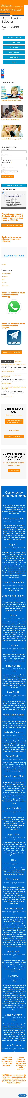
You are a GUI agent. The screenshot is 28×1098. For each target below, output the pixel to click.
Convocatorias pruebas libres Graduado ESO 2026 (13, 364)
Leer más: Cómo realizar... (7, 396)
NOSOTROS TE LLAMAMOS (11, 352)
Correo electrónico (6, 156)
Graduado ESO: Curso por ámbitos (11, 139)
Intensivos (4, 282)
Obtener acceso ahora (7, 176)
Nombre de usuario (6, 162)
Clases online (5, 285)
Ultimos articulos (7, 361)
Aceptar (12, 15)
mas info (3, 264)
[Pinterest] (14, 75)
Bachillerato (5, 276)
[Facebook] (14, 70)
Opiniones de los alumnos (14, 185)
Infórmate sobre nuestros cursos (12, 225)
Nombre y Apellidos (6, 149)
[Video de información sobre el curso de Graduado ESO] (14, 200)
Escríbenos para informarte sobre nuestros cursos (14, 421)
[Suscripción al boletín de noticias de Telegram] (14, 337)
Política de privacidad (5, 13)
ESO (3, 279)
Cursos (3, 169)
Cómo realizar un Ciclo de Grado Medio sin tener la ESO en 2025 (13, 387)
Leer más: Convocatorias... (7, 371)
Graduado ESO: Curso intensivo (11, 100)
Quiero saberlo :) (14, 471)
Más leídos (18, 361)
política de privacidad (10, 11)
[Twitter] (14, 72)
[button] (4, 500)
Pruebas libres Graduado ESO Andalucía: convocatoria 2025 (11, 375)
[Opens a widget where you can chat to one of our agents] (22, 1095)
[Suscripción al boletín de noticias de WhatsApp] (14, 306)
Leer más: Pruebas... (6, 383)
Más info (14, 220)
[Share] (14, 77)
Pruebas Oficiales (6, 273)
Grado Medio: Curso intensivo (10, 119)
